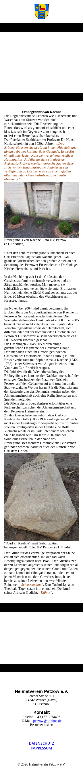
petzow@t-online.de (47, 721)
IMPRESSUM (41, 748)
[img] (41, 11)
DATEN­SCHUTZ (41, 743)
